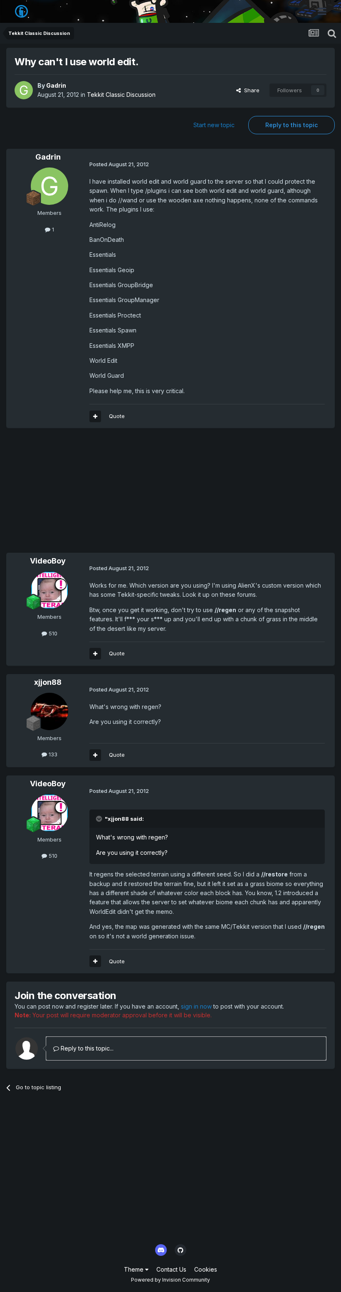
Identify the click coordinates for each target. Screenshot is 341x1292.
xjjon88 (48, 682)
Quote (117, 416)
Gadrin (56, 85)
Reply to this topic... (86, 1048)
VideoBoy (48, 560)
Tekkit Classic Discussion (121, 94)
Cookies (205, 1269)
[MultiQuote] (95, 416)
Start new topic (214, 124)
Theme (134, 1269)
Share (250, 90)
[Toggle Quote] (100, 818)
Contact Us (171, 1269)
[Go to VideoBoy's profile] (49, 590)
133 (52, 754)
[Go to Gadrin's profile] (24, 90)
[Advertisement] (103, 494)
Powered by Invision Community (170, 1280)
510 (52, 633)
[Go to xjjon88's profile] (49, 711)
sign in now (196, 1006)
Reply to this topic (291, 124)
